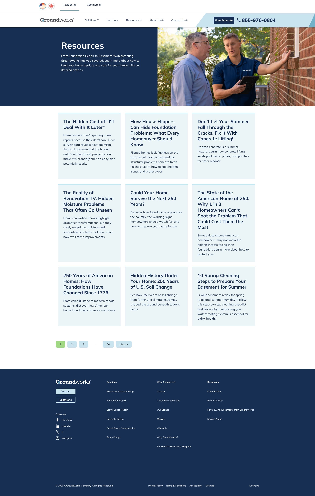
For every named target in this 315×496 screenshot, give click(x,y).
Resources (132, 20)
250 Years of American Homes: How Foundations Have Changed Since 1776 (88, 284)
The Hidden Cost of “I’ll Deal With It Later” (88, 124)
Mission (161, 418)
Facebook (67, 419)
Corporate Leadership (168, 400)
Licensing (254, 485)
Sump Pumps (114, 437)
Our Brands (163, 409)
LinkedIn (66, 426)
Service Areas (214, 418)
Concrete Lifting (115, 418)
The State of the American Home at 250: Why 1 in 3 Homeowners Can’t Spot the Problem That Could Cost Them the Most (223, 210)
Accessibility (195, 485)
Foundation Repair (116, 400)
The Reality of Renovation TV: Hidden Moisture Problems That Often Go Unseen (88, 201)
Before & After (215, 400)
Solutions (90, 20)
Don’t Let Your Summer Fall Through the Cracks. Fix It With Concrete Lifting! (223, 130)
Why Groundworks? (167, 437)
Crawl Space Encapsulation (121, 428)
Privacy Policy (155, 485)
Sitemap (210, 485)
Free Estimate (224, 20)
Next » (124, 344)
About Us (155, 20)
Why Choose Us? (166, 382)
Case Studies (214, 391)
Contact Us (178, 20)
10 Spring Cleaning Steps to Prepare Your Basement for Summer (222, 281)
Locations (112, 20)
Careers (161, 391)
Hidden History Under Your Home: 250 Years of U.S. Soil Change (154, 281)
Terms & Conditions (176, 485)
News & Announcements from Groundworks (230, 409)
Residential (69, 4)
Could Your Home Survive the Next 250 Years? (153, 198)
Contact (66, 391)
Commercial (94, 4)
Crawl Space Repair (117, 409)
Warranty (162, 428)
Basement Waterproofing (120, 391)
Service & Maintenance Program (174, 446)
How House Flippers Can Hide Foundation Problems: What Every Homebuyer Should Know (154, 133)
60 (110, 345)
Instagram (67, 438)
